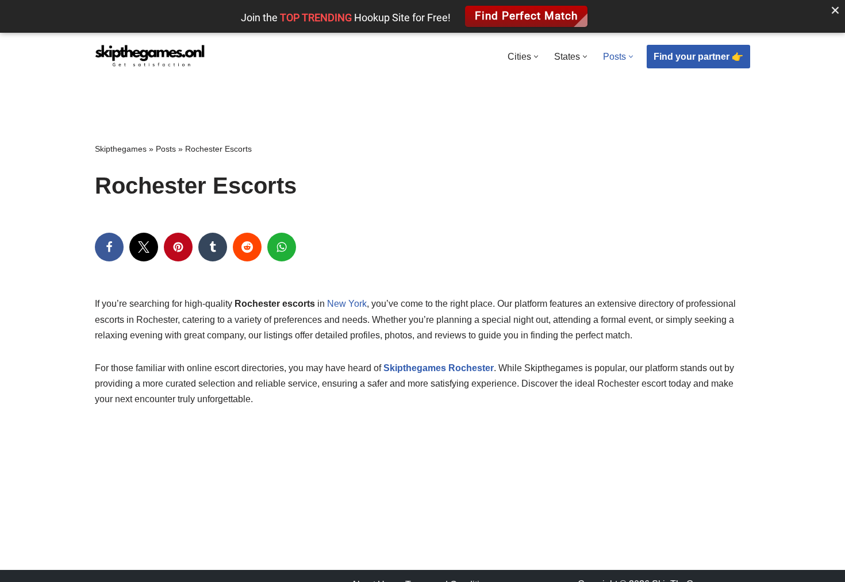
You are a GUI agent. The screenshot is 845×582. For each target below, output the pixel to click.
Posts (166, 148)
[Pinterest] (178, 247)
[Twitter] (143, 247)
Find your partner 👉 (698, 56)
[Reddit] (247, 247)
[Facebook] (109, 247)
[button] (536, 57)
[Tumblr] (212, 247)
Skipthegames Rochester (438, 368)
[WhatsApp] (281, 247)
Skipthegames (121, 148)
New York (347, 304)
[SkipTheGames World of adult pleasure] (150, 57)
